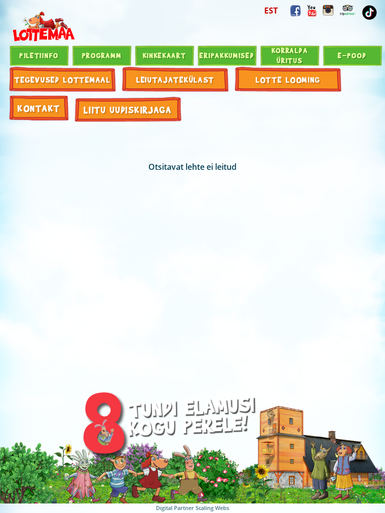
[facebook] (295, 11)
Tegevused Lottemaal (62, 79)
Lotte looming (288, 79)
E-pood (352, 55)
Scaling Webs (212, 507)
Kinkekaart (164, 55)
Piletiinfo (39, 55)
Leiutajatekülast (175, 79)
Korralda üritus (290, 55)
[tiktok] (369, 12)
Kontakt (39, 108)
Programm (102, 55)
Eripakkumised (227, 55)
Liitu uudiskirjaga (128, 109)
